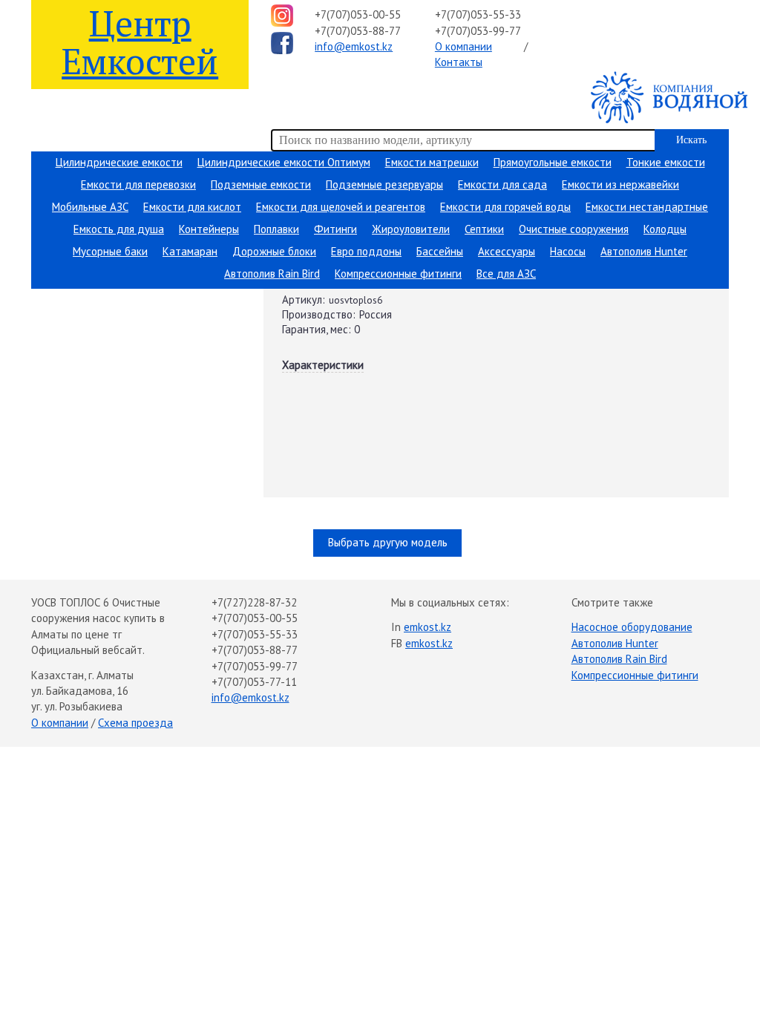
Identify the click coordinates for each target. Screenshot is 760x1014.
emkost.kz (427, 627)
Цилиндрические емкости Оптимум (283, 162)
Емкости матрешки (432, 162)
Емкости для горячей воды (505, 207)
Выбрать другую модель (388, 542)
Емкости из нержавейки (620, 184)
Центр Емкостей (140, 41)
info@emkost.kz (354, 46)
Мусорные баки (110, 251)
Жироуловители (411, 229)
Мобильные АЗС (90, 207)
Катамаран (190, 251)
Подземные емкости (261, 184)
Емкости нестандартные (647, 207)
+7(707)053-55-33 (478, 14)
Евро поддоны (366, 251)
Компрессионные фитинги (398, 273)
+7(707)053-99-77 (478, 31)
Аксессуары (506, 251)
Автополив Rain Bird (272, 273)
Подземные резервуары (384, 184)
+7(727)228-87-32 (254, 602)
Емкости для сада (502, 184)
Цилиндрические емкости (119, 162)
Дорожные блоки (274, 251)
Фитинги (335, 229)
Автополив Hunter (643, 251)
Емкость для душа (118, 229)
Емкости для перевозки (138, 184)
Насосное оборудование (631, 627)
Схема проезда (135, 723)
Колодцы (665, 229)
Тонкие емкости (665, 162)
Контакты (458, 62)
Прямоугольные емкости (553, 162)
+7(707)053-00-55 (358, 14)
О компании (463, 46)
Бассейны (439, 251)
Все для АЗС (506, 273)
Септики (484, 229)
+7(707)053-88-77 (358, 31)
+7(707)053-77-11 (254, 682)
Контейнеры (209, 229)
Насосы (568, 251)
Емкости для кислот (192, 207)
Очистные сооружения (574, 229)
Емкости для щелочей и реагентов (340, 207)
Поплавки (276, 229)
